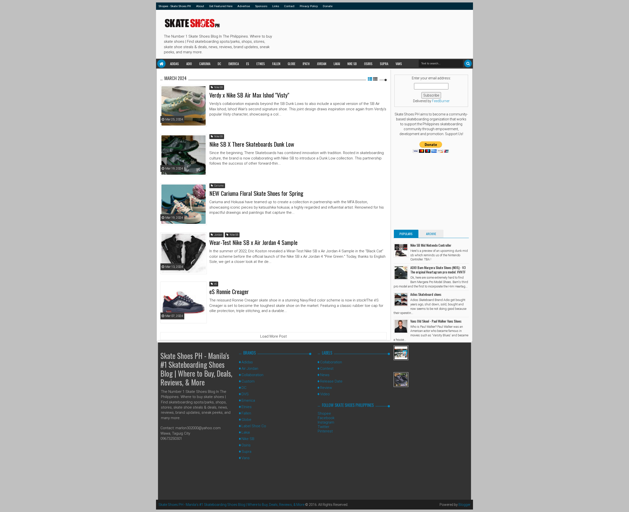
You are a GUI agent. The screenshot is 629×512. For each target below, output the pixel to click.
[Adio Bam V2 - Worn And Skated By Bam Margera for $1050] (401, 379)
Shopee (324, 413)
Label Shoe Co (254, 426)
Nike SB (352, 63)
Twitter (323, 427)
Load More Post (273, 336)
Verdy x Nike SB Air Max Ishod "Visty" (249, 94)
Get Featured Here (220, 6)
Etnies (261, 63)
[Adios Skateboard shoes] (401, 299)
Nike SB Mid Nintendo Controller (430, 245)
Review (326, 387)
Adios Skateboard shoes (425, 294)
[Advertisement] (363, 33)
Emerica (234, 63)
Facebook (326, 418)
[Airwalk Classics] (401, 352)
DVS (245, 394)
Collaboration (252, 375)
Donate (327, 6)
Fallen (276, 63)
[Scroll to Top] (623, 503)
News (324, 375)
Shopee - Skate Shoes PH (174, 6)
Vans (399, 63)
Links (275, 6)
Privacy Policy (309, 6)
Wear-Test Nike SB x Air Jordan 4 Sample (253, 242)
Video (325, 394)
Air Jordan (250, 368)
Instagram (326, 422)
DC (219, 63)
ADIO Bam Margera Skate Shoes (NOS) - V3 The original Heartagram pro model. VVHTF (438, 269)
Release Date (331, 381)
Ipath (306, 63)
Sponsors (261, 6)
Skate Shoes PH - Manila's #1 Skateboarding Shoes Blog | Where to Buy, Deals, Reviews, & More (196, 369)
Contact (289, 6)
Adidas (174, 63)
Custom (248, 381)
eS (247, 63)
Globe (291, 63)
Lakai (337, 63)
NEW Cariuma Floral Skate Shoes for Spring (256, 193)
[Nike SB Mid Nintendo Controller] (401, 250)
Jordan (321, 63)
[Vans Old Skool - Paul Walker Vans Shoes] (401, 326)
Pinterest (325, 431)
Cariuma (204, 63)
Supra (384, 63)
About (200, 6)
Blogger (464, 505)
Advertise (243, 6)
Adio (189, 63)
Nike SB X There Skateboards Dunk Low (251, 144)
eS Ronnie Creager (229, 291)
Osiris (368, 63)
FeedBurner (441, 101)
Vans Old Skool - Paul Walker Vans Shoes (435, 321)
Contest (326, 368)
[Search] (468, 63)
